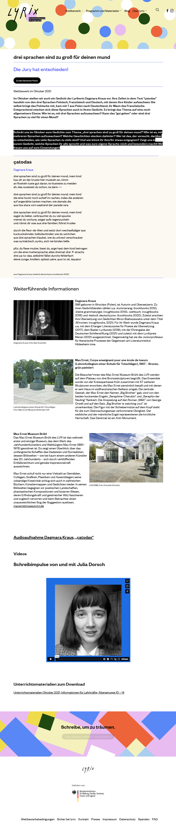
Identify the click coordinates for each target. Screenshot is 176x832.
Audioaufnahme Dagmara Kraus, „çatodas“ (54, 537)
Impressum (110, 819)
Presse (95, 819)
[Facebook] (167, 9)
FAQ (155, 819)
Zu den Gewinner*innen (27, 80)
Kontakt (83, 819)
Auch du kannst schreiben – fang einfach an (88, 736)
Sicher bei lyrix (66, 819)
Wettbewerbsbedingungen (38, 819)
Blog (127, 10)
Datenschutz (127, 819)
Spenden (143, 819)
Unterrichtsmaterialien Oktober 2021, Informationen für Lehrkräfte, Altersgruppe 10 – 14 (69, 692)
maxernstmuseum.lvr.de (29, 505)
